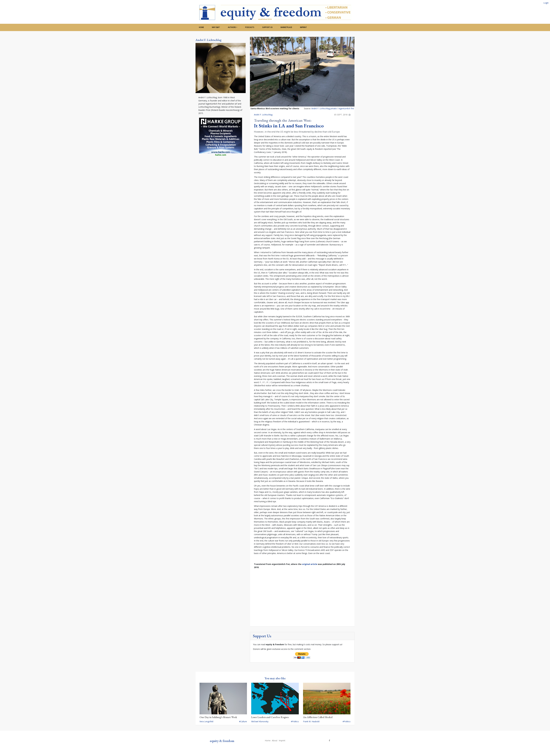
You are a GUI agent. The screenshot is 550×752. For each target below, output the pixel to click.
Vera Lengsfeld (206, 721)
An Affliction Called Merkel (317, 717)
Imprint (303, 27)
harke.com (220, 154)
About (274, 740)
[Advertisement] (221, 182)
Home (201, 27)
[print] (349, 114)
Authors (232, 27)
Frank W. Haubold (311, 721)
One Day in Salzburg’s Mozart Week (218, 717)
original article (309, 564)
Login (546, 2)
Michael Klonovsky (259, 721)
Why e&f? (216, 27)
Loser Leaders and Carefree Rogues (270, 717)
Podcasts (249, 27)
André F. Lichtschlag (208, 40)
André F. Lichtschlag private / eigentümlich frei (332, 108)
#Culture (243, 721)
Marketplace (286, 27)
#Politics (295, 721)
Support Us (267, 27)
